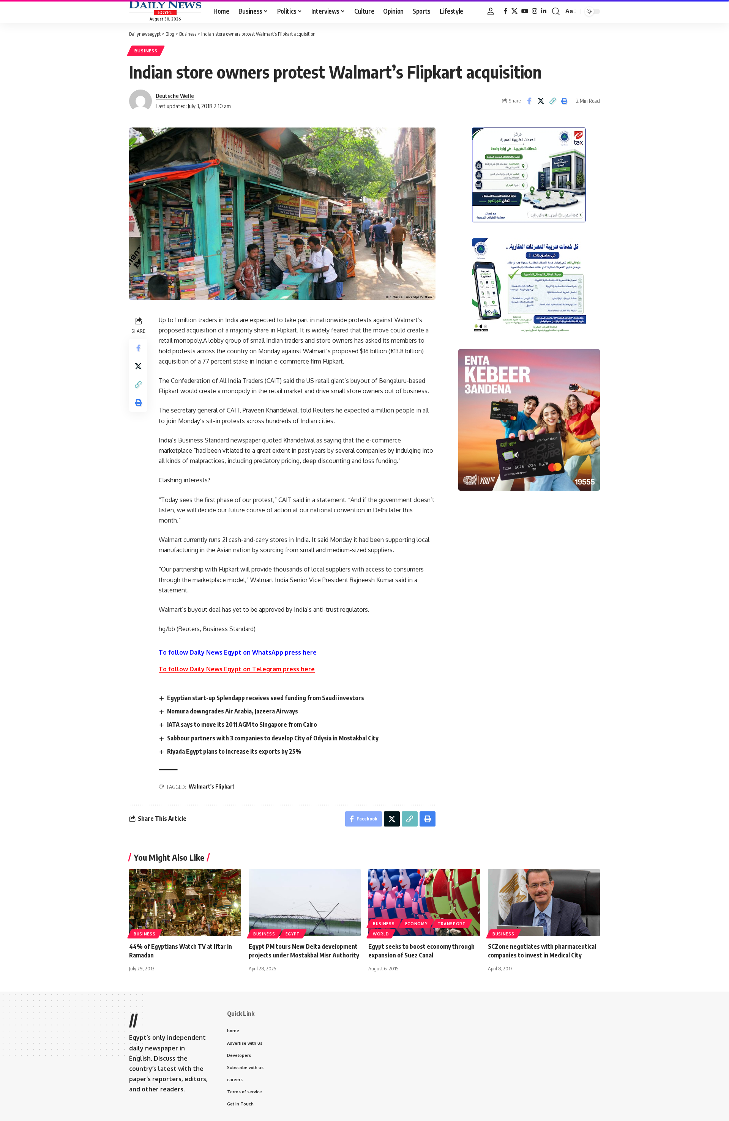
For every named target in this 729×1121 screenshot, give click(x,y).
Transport (452, 923)
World (381, 934)
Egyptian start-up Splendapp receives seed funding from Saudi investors (265, 698)
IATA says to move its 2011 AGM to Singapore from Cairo (242, 724)
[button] (490, 11)
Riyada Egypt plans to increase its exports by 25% (234, 751)
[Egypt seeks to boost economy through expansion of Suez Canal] (424, 902)
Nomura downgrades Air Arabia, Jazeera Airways (232, 711)
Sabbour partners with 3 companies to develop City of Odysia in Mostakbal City (273, 738)
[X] (514, 11)
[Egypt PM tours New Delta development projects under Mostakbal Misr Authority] (305, 902)
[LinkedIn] (543, 11)
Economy (416, 923)
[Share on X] (540, 101)
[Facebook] (506, 11)
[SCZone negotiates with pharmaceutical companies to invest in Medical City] (544, 902)
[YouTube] (524, 11)
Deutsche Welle (175, 95)
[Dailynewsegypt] (165, 8)
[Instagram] (534, 11)
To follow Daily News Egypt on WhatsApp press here (238, 652)
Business (146, 51)
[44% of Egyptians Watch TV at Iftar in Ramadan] (185, 902)
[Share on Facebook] (529, 101)
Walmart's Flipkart (212, 786)
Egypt (293, 934)
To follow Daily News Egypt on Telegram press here (237, 669)
